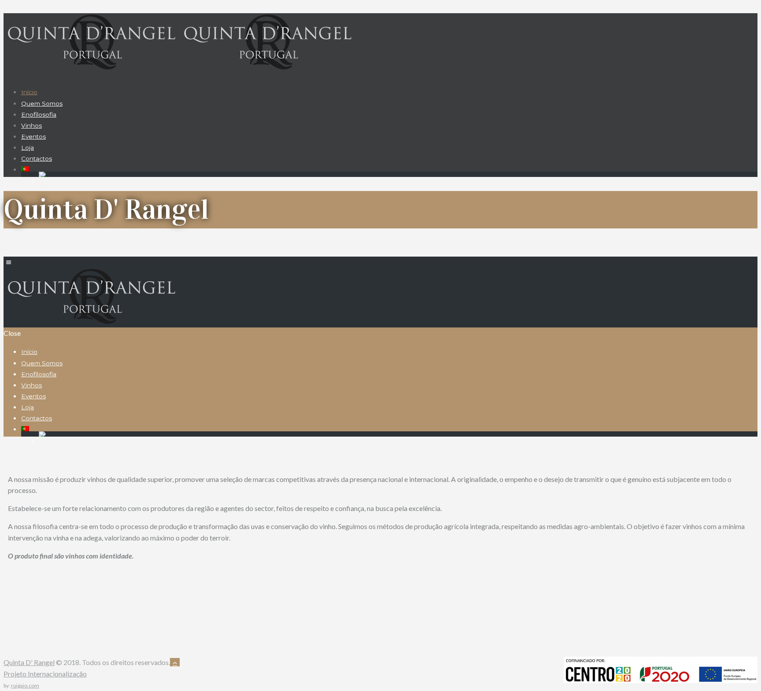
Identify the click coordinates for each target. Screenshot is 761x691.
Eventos (33, 136)
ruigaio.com (25, 685)
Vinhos (31, 125)
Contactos (36, 158)
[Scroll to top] (175, 662)
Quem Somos (42, 103)
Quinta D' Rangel (29, 662)
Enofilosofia (38, 114)
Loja (27, 147)
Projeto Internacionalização (45, 673)
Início (29, 92)
